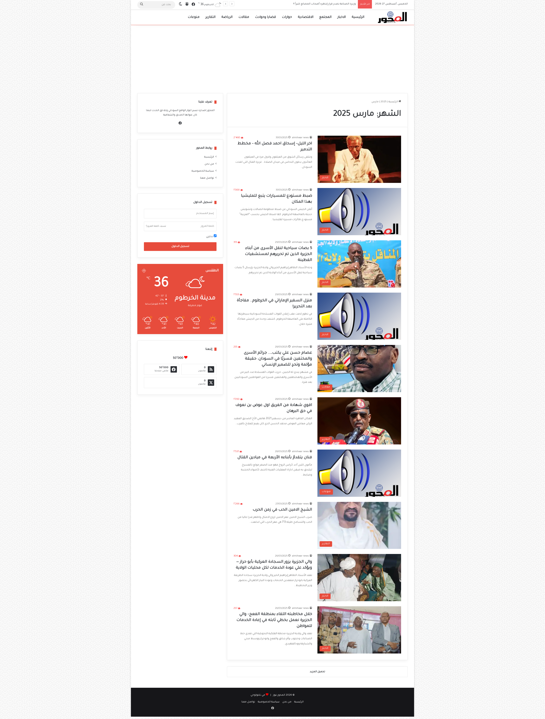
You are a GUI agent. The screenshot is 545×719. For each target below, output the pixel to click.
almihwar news (300, 138)
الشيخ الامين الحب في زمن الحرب (282, 510)
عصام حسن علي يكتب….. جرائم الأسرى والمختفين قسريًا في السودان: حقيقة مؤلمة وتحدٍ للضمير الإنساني (278, 359)
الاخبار (341, 17)
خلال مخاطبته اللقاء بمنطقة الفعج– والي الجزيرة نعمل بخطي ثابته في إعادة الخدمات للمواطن (274, 620)
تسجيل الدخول (180, 246)
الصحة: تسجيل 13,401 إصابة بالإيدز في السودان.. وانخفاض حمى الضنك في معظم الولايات (305, 4)
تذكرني (210, 236)
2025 (383, 102)
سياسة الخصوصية (203, 171)
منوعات (193, 17)
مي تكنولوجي (258, 695)
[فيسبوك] (180, 123)
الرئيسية (358, 17)
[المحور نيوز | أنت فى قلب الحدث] (392, 17)
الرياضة (226, 17)
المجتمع (325, 17)
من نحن (209, 164)
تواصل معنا (207, 178)
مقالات (243, 17)
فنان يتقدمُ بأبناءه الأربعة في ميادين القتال (274, 458)
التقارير (210, 17)
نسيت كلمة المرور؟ (156, 226)
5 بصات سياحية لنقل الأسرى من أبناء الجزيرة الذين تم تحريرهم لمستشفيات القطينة (278, 254)
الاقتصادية (305, 17)
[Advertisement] (272, 57)
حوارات (287, 17)
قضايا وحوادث (265, 17)
